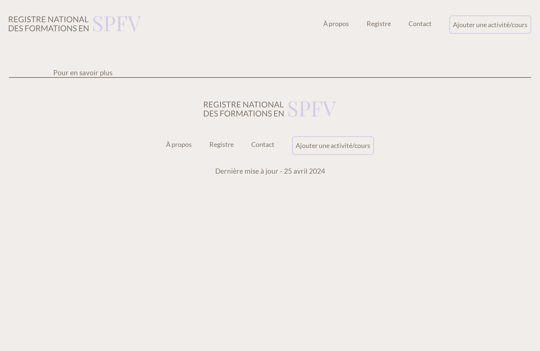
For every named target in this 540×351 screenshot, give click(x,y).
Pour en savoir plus (82, 72)
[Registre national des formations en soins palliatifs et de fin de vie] (75, 24)
